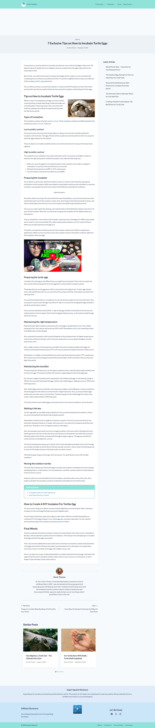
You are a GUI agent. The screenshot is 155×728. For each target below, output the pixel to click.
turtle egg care (58, 519)
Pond (119, 4)
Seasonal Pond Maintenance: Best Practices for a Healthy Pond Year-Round (117, 86)
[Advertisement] (77, 22)
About (100, 725)
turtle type (39, 124)
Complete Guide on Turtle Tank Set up (42, 493)
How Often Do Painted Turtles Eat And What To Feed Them (81, 609)
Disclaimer (129, 725)
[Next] (92, 649)
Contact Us (108, 725)
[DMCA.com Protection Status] (77, 709)
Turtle (77, 39)
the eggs (41, 81)
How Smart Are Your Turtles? (39, 495)
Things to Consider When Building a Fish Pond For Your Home (38, 609)
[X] (116, 714)
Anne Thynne (72, 48)
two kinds (55, 121)
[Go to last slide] (26, 649)
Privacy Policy (118, 725)
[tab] (55, 671)
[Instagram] (120, 714)
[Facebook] (112, 714)
